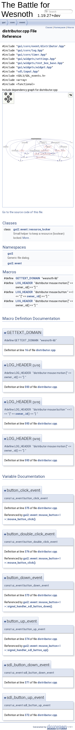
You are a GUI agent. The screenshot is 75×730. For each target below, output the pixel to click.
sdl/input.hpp (28, 71)
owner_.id (33, 296)
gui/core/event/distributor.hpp (41, 46)
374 (27, 638)
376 (27, 551)
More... (26, 237)
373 (27, 595)
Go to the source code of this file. (22, 212)
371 (27, 682)
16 (26, 350)
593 (27, 386)
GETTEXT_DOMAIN (28, 278)
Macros (70, 27)
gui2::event (15, 263)
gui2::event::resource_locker (31, 229)
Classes (48, 27)
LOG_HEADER (24, 283)
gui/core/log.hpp (30, 50)
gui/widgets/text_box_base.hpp (40, 63)
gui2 (10, 253)
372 (27, 715)
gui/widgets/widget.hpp (35, 67)
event (22, 22)
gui (3, 22)
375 (27, 508)
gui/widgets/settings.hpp (36, 58)
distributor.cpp (45, 350)
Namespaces (60, 27)
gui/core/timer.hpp (31, 54)
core (12, 22)
